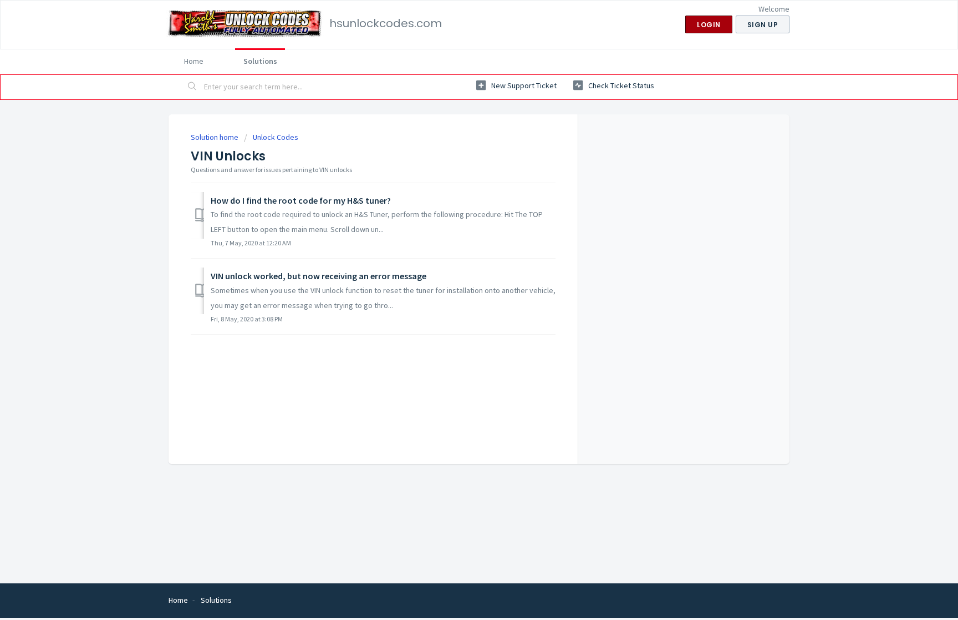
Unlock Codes (275, 137)
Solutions (260, 61)
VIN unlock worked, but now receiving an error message (318, 275)
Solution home (215, 137)
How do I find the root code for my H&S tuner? (301, 200)
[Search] (192, 87)
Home (193, 61)
